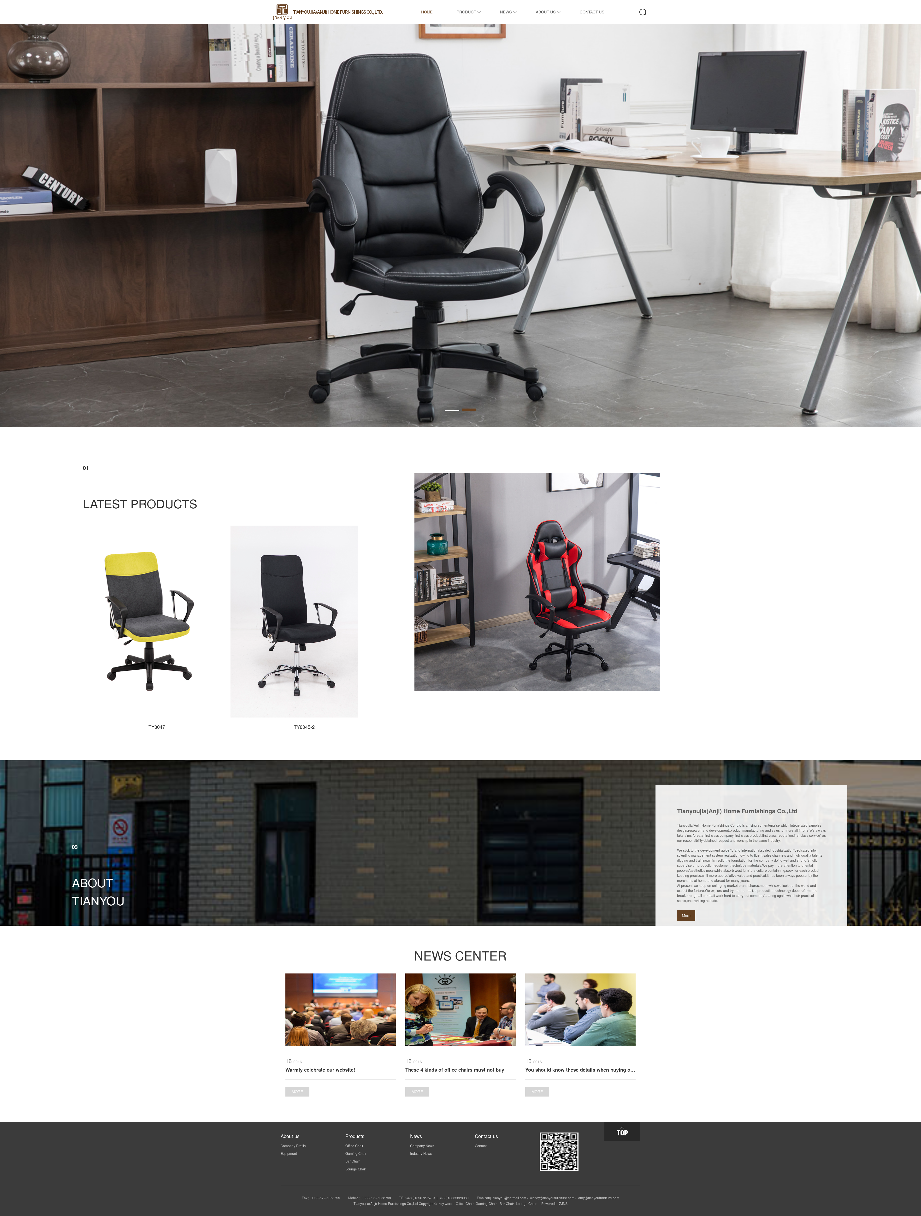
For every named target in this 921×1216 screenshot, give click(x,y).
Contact (481, 1145)
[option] (460, 225)
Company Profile (293, 1145)
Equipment (289, 1153)
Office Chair (354, 1145)
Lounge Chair (355, 1169)
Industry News (421, 1153)
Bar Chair (352, 1161)
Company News (422, 1145)
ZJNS (563, 1203)
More (686, 915)
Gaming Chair (355, 1153)
